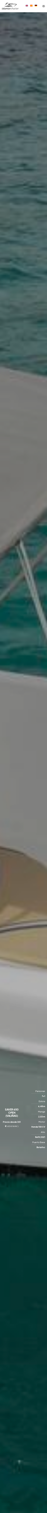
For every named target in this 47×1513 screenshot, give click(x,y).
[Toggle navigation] (43, 6)
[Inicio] (10, 6)
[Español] (31, 5)
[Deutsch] (36, 5)
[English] (27, 5)
